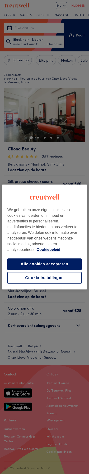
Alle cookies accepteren (44, 264)
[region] (44, 237)
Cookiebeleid (48, 250)
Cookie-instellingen (44, 278)
